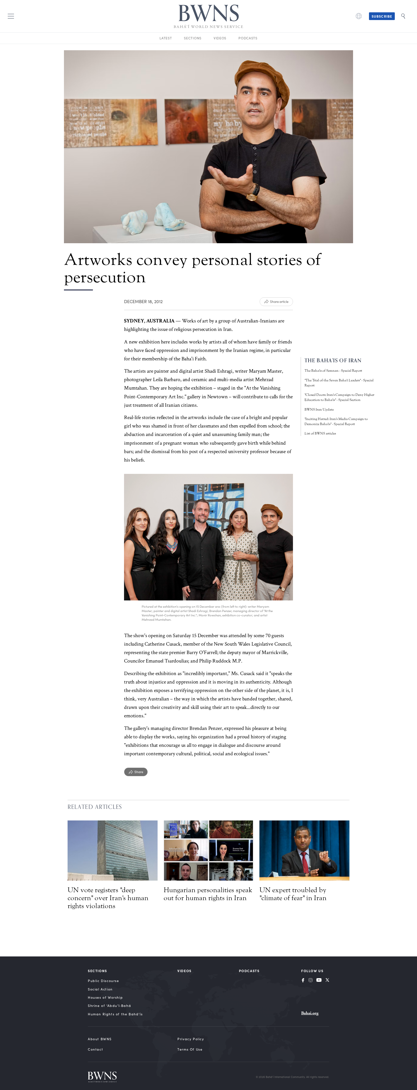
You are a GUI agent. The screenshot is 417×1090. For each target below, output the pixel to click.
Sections (193, 38)
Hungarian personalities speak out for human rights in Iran (208, 894)
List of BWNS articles (320, 433)
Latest (166, 38)
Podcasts (247, 38)
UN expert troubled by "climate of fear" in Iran (293, 894)
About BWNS (100, 1039)
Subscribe (382, 16)
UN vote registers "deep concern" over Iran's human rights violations (108, 898)
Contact (95, 1049)
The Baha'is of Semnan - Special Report (333, 371)
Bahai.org (310, 1013)
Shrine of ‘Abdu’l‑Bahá (109, 1005)
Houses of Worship (105, 997)
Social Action (100, 989)
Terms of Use (189, 1049)
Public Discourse (103, 980)
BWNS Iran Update (319, 409)
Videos (220, 38)
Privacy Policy (190, 1039)
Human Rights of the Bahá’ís (115, 1014)
